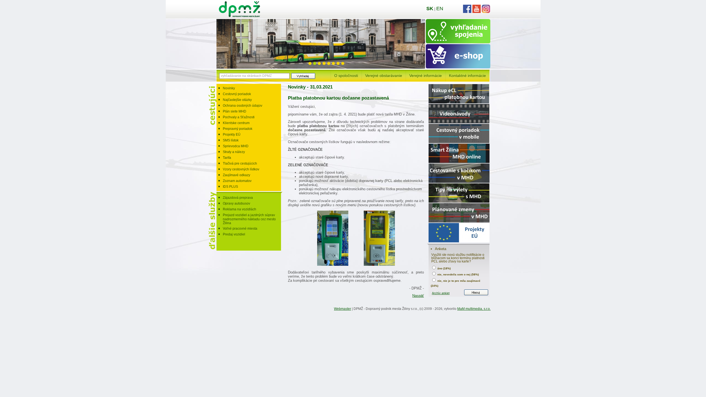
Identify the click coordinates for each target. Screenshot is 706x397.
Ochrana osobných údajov (242, 106)
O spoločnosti (346, 75)
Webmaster (342, 308)
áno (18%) (444, 268)
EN (439, 8)
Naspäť (418, 296)
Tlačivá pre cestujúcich (240, 163)
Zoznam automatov (237, 181)
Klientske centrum (236, 123)
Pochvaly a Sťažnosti (239, 117)
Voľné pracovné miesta (240, 228)
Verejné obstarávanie (383, 75)
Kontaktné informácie (467, 75)
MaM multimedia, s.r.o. (474, 308)
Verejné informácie (425, 75)
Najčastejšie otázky (237, 100)
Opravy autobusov (236, 203)
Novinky (229, 88)
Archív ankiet (441, 293)
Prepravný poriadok (237, 129)
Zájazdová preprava (238, 198)
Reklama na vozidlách (239, 209)
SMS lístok (231, 140)
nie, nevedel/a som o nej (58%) (458, 274)
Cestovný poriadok (237, 94)
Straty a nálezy (234, 152)
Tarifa (227, 158)
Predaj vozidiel (234, 234)
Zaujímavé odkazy (236, 175)
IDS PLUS (230, 187)
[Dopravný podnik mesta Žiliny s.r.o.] (239, 16)
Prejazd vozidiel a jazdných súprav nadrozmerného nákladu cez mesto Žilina (249, 219)
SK (429, 8)
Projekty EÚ (231, 134)
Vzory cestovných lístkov (241, 169)
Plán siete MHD (234, 111)
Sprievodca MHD (235, 146)
